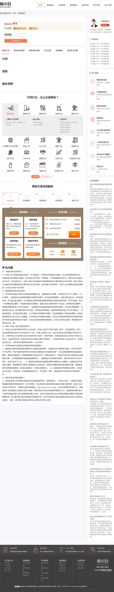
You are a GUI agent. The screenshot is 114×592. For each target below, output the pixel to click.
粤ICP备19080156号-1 (93, 586)
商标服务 (50, 5)
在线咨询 (77, 219)
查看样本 (33, 233)
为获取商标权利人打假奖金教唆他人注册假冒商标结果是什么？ (101, 471)
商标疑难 (26, 573)
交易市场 (85, 5)
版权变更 (62, 568)
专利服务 (61, 5)
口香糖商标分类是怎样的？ (100, 307)
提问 (74, 234)
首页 (40, 5)
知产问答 (108, 5)
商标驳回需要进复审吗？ (99, 329)
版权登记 (62, 563)
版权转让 (62, 565)
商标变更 (26, 575)
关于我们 (8, 563)
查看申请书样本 (33, 254)
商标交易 (80, 563)
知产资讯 (96, 5)
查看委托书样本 (14, 254)
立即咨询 (35, 176)
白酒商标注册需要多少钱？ (100, 446)
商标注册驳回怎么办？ (98, 496)
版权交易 (80, 568)
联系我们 (8, 565)
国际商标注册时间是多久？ (100, 424)
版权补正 (62, 570)
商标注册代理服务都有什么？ (101, 352)
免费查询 (14, 233)
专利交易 (80, 565)
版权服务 (73, 5)
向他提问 (105, 25)
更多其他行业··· (47, 176)
